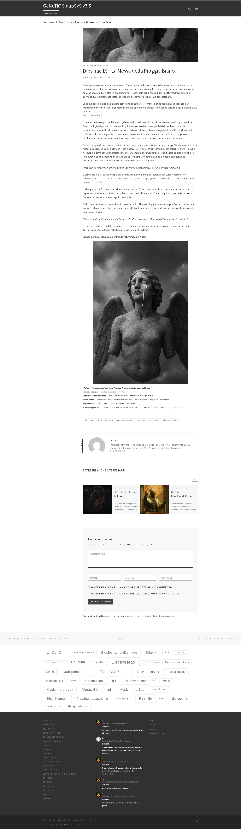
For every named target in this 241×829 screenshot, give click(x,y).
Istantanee (48, 749)
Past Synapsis (124, 698)
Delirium (78, 662)
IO (114, 681)
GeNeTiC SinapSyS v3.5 (60, 820)
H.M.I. (87, 78)
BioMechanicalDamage (119, 652)
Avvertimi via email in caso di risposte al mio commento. (131, 587)
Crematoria (181, 652)
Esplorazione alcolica (151, 662)
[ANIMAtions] (49, 798)
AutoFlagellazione (83, 652)
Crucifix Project (51, 733)
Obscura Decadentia (53, 761)
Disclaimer (153, 725)
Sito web (166, 578)
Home (151, 729)
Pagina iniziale (49, 22)
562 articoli (117, 451)
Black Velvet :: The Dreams (119, 741)
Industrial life (54, 680)
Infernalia (73, 681)
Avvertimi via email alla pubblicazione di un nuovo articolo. (135, 594)
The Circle (48, 782)
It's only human (135, 680)
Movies (167, 681)
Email (129, 578)
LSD (155, 681)
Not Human (57, 698)
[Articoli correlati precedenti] (188, 478)
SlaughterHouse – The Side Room (59, 774)
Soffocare (48, 778)
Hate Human (147, 672)
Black (151, 652)
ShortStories (53, 706)
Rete (161, 698)
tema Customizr (74, 824)
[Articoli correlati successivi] (195, 478)
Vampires (47, 794)
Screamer (180, 698)
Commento (97, 554)
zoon (104, 723)
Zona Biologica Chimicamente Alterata (124, 782)
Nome (93, 578)
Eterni (50, 671)
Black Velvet (49, 729)
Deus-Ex (98, 662)
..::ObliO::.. (56, 652)
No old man (160, 689)
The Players (49, 790)
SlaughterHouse (51, 770)
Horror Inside (176, 671)
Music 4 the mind (96, 689)
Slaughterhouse (78, 706)
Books (167, 652)
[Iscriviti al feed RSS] (197, 821)
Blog (151, 721)
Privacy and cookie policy (159, 733)
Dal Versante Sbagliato (118, 723)
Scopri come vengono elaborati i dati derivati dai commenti (150, 616)
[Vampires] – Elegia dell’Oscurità (121, 796)
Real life (145, 698)
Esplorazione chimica (177, 662)
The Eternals (49, 786)
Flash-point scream (76, 672)
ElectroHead (123, 662)
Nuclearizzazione (92, 698)
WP (53, 824)
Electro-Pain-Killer (53, 741)
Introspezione (94, 680)
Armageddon (49, 725)
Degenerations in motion (54, 662)
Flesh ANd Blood (113, 672)
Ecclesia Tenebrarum (65, 22)
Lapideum (47, 753)
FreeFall (47, 745)
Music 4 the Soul (132, 689)
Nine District (49, 757)
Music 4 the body (60, 689)
